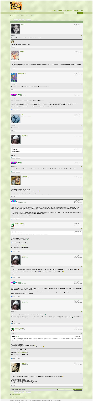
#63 (81, 84)
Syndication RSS (58, 400)
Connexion (22, 12)
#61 (81, 35)
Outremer (22, 51)
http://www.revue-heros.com (19, 248)
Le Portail (22, 400)
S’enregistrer (27, 12)
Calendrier (76, 10)
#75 (81, 373)
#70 (81, 228)
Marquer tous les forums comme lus (48, 400)
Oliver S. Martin (19, 223)
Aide (82, 10)
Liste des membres (68, 10)
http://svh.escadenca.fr (22, 245)
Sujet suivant (22, 389)
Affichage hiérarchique (77, 21)
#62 (81, 62)
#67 (81, 166)
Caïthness (24, 135)
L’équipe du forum (13, 400)
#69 (81, 204)
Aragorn (24, 363)
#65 (81, 125)
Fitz (22, 114)
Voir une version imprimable (16, 394)
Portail (54, 10)
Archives (31, 15)
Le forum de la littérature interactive (23, 15)
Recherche (60, 10)
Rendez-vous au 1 (13, 15)
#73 (81, 311)
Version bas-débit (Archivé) (36, 400)
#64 (81, 98)
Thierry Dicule (21, 73)
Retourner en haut (28, 400)
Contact (18, 400)
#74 (81, 333)
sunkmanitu (24, 176)
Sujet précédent (14, 389)
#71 (81, 266)
